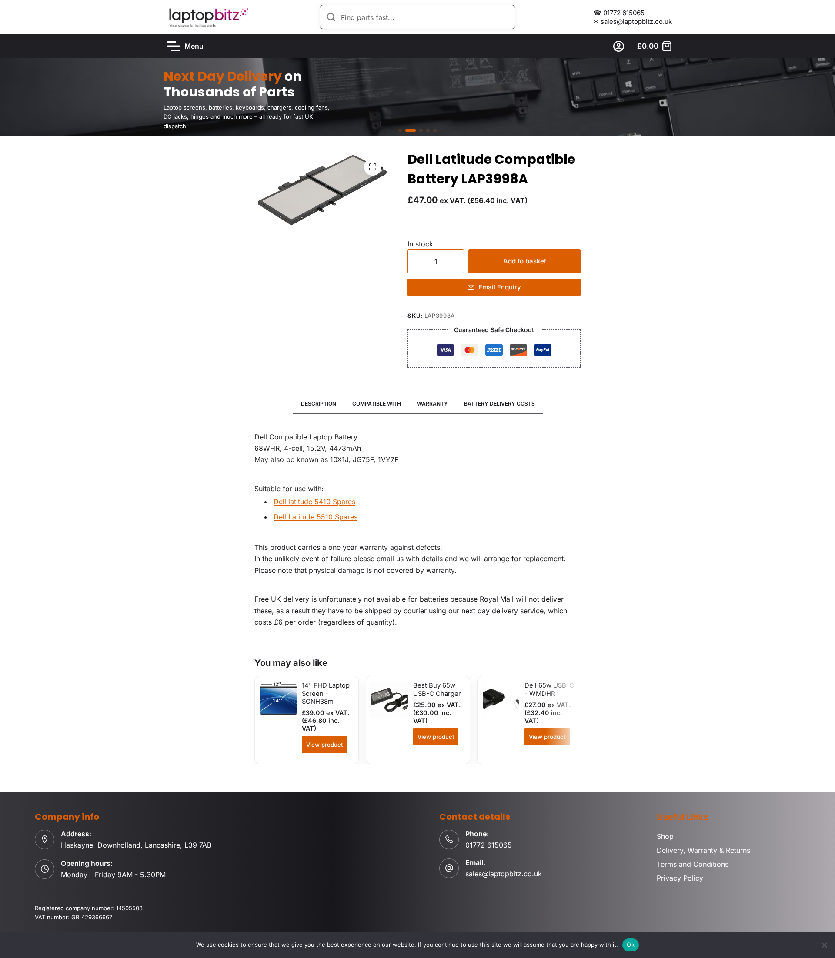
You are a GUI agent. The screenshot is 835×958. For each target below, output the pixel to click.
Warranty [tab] (432, 403)
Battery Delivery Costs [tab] (499, 403)
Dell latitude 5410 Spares (314, 501)
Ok (631, 944)
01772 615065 (488, 845)
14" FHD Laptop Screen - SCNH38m (326, 693)
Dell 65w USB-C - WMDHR (549, 689)
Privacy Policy (680, 878)
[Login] (618, 46)
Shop (665, 836)
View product (324, 744)
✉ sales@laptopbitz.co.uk (632, 21)
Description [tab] (318, 403)
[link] (417, 97)
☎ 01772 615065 (619, 13)
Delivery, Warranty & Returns (703, 850)
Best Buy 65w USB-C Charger (437, 689)
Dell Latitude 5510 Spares (315, 516)
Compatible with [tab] (376, 403)
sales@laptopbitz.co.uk (503, 873)
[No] (824, 945)
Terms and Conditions (692, 864)
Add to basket (524, 261)
